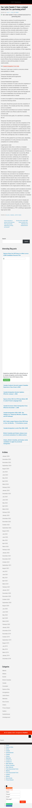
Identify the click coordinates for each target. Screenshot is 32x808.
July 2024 (5, 472)
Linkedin (10, 743)
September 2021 (6, 565)
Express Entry (6, 689)
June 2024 (5, 475)
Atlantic (4, 673)
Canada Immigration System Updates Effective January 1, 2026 (13, 393)
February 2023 (6, 512)
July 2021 (5, 571)
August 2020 (5, 605)
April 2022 (5, 543)
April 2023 (5, 506)
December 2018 (6, 658)
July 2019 (5, 646)
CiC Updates (16, 2)
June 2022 (5, 537)
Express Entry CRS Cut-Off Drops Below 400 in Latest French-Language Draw (15, 400)
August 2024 (5, 468)
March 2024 (5, 484)
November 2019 (6, 633)
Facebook (5, 743)
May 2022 (5, 540)
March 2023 (5, 509)
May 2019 (5, 649)
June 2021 (5, 574)
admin (17, 12)
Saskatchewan (6, 714)
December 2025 (6, 459)
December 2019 (6, 630)
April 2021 (5, 580)
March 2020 (5, 621)
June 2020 (5, 612)
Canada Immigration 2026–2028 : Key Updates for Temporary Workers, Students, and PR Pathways (15, 414)
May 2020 (5, 615)
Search (4, 238)
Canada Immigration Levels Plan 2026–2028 (15, 428)
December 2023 (6, 493)
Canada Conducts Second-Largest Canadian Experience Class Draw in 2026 (15, 386)
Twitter (14, 743)
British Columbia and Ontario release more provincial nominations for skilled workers (15, 434)
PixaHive (25, 732)
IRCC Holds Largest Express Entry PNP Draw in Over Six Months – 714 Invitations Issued (15, 422)
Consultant (5, 686)
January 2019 (5, 655)
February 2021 (6, 587)
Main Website (9, 763)
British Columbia (6, 680)
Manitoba (4, 698)
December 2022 (6, 518)
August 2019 (5, 643)
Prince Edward (6, 708)
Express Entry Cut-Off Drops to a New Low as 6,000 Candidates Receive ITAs (16, 254)
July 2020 (5, 609)
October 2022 (6, 524)
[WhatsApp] (6, 804)
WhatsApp (10, 804)
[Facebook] (6, 806)
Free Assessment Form (12, 769)
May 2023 (5, 503)
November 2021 (6, 559)
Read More (6, 380)
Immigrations (5, 692)
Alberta (4, 670)
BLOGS (8, 215)
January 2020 (5, 627)
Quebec (4, 711)
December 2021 (6, 556)
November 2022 (6, 521)
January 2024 (5, 490)
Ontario (4, 705)
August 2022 (5, 531)
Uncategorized (6, 717)
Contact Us (9, 760)
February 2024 (6, 487)
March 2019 (5, 652)
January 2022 (5, 552)
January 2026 (5, 456)
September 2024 (6, 465)
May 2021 (5, 577)
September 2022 (6, 528)
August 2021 (5, 568)
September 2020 (6, 602)
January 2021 (5, 590)
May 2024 (5, 478)
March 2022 (5, 546)
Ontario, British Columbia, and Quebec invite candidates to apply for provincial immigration (15, 441)
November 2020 (6, 596)
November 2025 (6, 462)
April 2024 (5, 481)
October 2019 (6, 637)
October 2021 (6, 562)
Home (7, 745)
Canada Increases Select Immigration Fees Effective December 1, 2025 (15, 406)
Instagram (18, 743)
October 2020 (6, 599)
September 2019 (6, 640)
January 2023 (5, 515)
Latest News (18, 215)
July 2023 (5, 496)
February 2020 (6, 624)
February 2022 (6, 549)
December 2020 (6, 593)
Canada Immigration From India (11, 66)
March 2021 (5, 584)
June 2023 (5, 500)
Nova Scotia (5, 701)
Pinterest (23, 743)
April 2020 (5, 618)
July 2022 (5, 534)
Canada (12, 215)
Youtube (28, 743)
